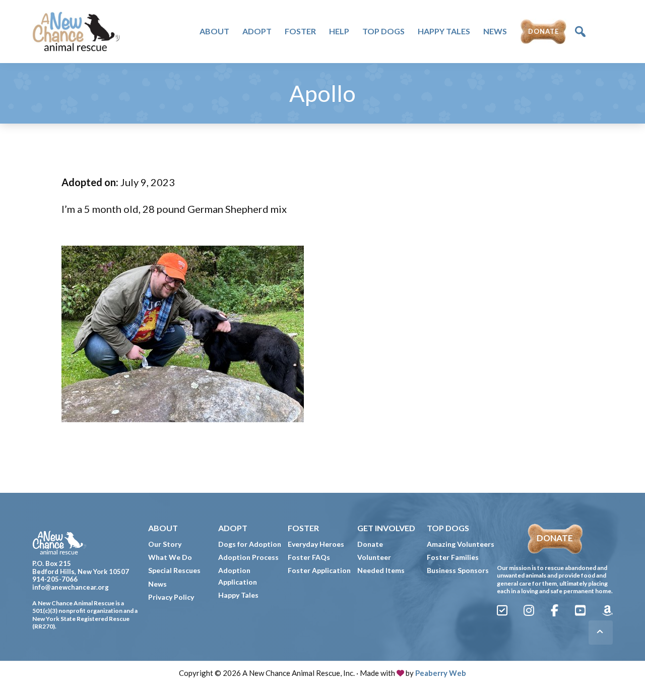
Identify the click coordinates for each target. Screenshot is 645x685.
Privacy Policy (171, 597)
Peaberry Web (440, 672)
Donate (370, 544)
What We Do (170, 557)
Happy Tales (238, 595)
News (157, 584)
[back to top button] (601, 632)
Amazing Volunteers (460, 544)
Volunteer (374, 557)
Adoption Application (237, 576)
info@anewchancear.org (70, 587)
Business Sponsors (458, 570)
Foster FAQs (309, 557)
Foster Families (453, 557)
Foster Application (319, 570)
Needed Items (381, 570)
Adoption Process (248, 557)
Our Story (164, 544)
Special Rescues (174, 570)
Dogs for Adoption (249, 544)
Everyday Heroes (316, 544)
